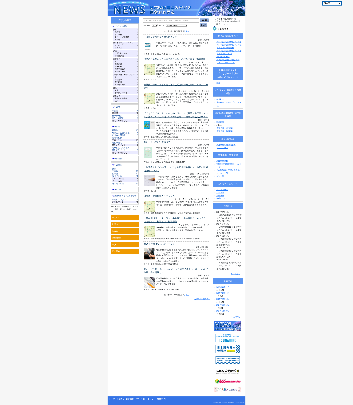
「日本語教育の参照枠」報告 (228, 42)
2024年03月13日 (222, 305)
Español (115, 231)
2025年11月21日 (222, 287)
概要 (218, 83)
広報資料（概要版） (225, 128)
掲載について (222, 198)
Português (116, 238)
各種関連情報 (222, 161)
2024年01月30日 (222, 311)
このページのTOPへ (202, 299)
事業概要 (220, 99)
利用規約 (130, 399)
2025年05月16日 (222, 299)
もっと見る (235, 274)
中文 (114, 244)
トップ (112, 399)
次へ (187, 31)
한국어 (115, 224)
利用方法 (220, 192)
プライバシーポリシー (145, 399)
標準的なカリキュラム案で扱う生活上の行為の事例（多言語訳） (176, 59)
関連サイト (162, 399)
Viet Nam (116, 251)
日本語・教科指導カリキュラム (159, 196)
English (115, 217)
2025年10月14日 (222, 293)
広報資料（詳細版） (225, 131)
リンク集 (220, 176)
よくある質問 (222, 189)
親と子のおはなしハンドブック (159, 244)
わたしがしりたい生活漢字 (157, 142)
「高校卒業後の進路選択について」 (161, 37)
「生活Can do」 (223, 57)
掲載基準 (220, 195)
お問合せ (120, 399)
